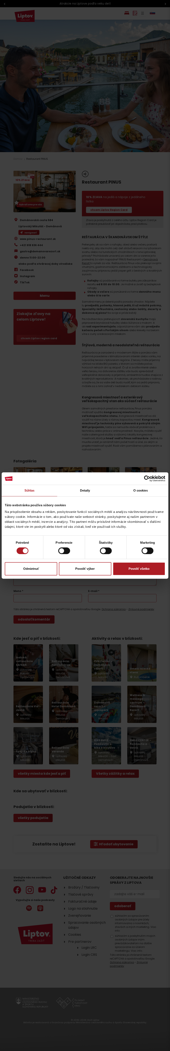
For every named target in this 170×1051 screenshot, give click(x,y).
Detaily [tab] (85, 490)
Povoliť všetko (139, 568)
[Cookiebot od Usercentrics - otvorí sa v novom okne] (147, 478)
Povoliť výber (85, 568)
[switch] (64, 550)
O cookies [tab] (140, 490)
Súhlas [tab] (29, 490)
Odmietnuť (31, 568)
